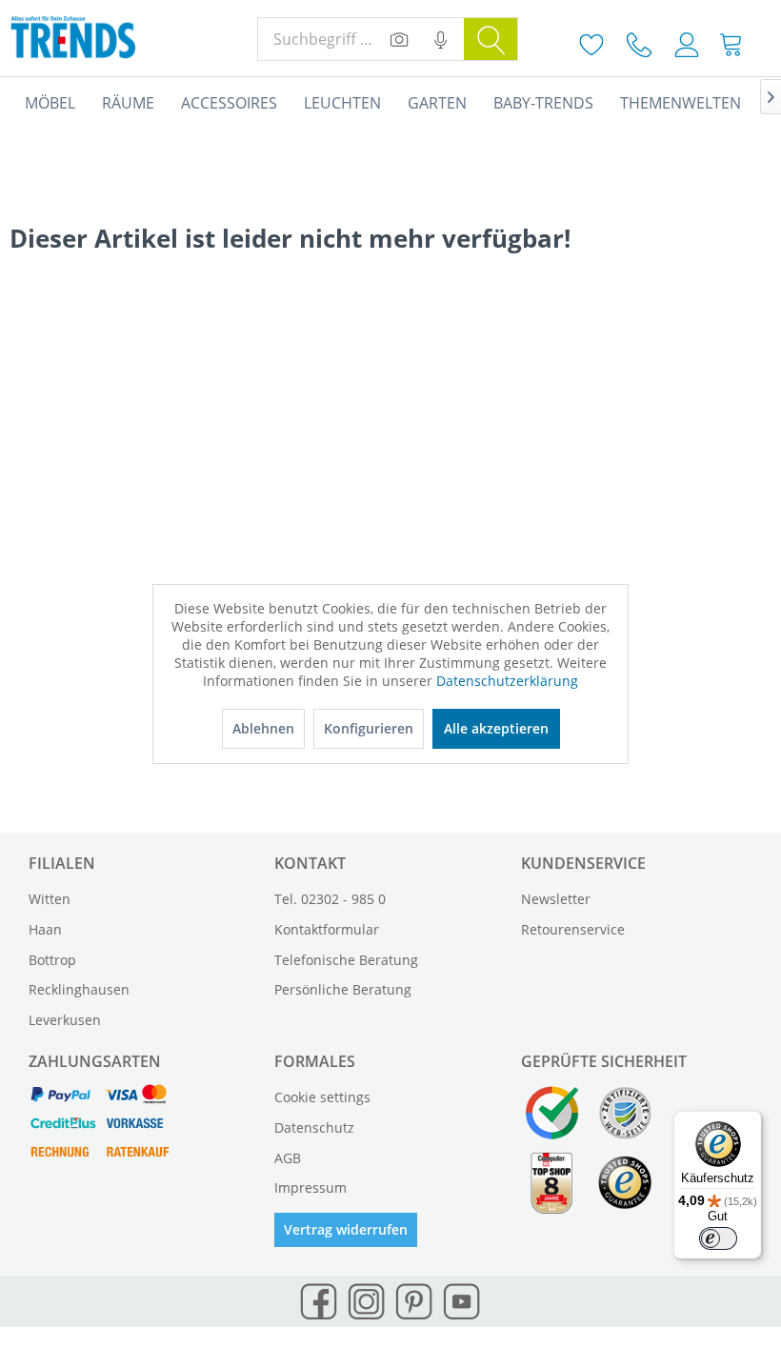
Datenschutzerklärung (507, 681)
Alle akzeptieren (496, 728)
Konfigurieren (368, 728)
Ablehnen (263, 728)
